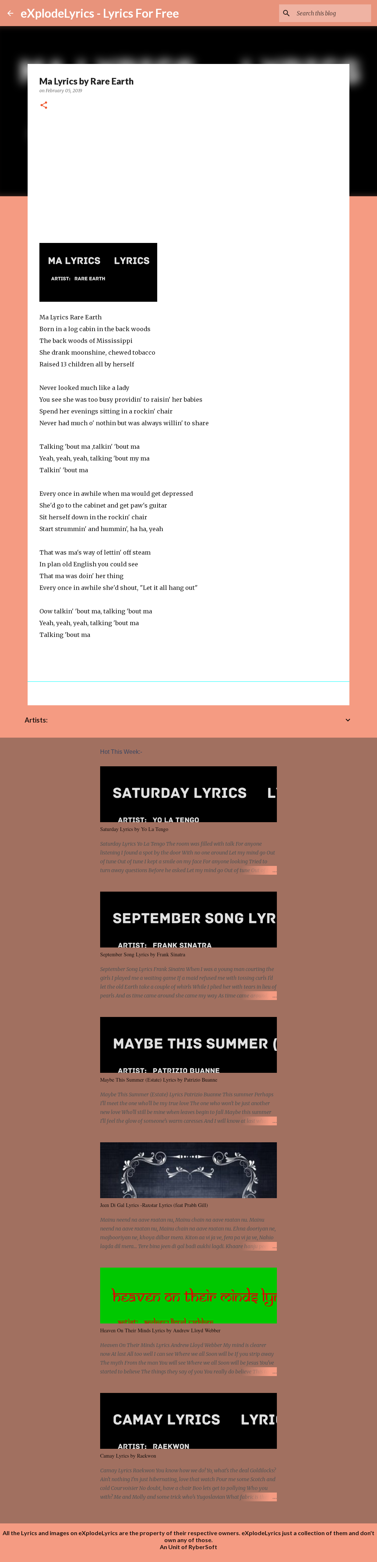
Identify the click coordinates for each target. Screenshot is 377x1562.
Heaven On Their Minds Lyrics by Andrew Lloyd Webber (160, 1330)
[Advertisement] (188, 173)
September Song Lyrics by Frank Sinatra (142, 954)
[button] (43, 106)
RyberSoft (202, 1546)
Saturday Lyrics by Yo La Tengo (134, 828)
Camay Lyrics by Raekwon (128, 1455)
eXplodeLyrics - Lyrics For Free (100, 13)
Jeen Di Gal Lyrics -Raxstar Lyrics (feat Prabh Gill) (154, 1204)
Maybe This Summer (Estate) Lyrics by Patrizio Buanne (158, 1079)
